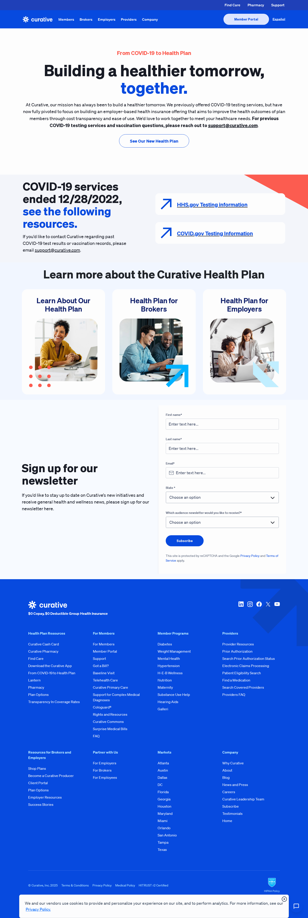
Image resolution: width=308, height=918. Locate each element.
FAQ (96, 736)
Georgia (164, 799)
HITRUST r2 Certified (153, 885)
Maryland (165, 813)
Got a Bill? (101, 665)
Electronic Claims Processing (245, 665)
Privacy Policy (250, 556)
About (227, 770)
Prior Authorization (237, 651)
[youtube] (277, 608)
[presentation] (246, 19)
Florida (163, 792)
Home (227, 820)
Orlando (164, 828)
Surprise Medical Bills (110, 729)
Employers (106, 19)
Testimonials (232, 813)
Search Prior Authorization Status (248, 658)
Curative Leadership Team (243, 799)
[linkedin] (241, 608)
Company (150, 19)
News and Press (235, 784)
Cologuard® (102, 707)
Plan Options (38, 694)
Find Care (232, 5)
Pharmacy (256, 5)
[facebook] (259, 608)
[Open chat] (296, 906)
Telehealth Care (105, 680)
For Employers (104, 763)
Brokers (86, 19)
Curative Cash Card (43, 644)
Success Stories (40, 804)
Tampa (163, 842)
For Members (104, 644)
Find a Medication (236, 680)
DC (160, 784)
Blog (226, 777)
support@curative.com (57, 250)
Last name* (174, 439)
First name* (174, 415)
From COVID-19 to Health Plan (51, 673)
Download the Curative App (50, 665)
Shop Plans (37, 768)
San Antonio (167, 835)
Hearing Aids (168, 701)
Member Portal (105, 651)
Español (279, 19)
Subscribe (230, 806)
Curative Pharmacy (43, 651)
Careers (228, 792)
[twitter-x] (268, 608)
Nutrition (165, 680)
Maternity (165, 687)
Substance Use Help (174, 694)
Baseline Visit (104, 673)
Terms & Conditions (75, 885)
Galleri (163, 709)
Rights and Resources (110, 714)
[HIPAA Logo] (272, 885)
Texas (162, 849)
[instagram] (250, 608)
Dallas (162, 777)
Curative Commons (108, 721)
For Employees (105, 777)
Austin (163, 770)
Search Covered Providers (243, 687)
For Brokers (102, 770)
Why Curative (233, 763)
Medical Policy (125, 885)
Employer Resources (45, 797)
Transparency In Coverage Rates (54, 701)
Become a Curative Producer (51, 775)
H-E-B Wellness (170, 673)
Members (66, 19)
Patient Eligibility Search (241, 673)
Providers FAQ (233, 694)
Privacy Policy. (38, 909)
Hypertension (169, 665)
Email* (170, 463)
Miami (163, 820)
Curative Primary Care (110, 687)
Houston (164, 806)
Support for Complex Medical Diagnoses (116, 697)
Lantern (34, 680)
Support (277, 5)
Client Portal (38, 783)
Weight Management (174, 651)
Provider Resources (238, 644)
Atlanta (163, 763)
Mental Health (169, 658)
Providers (129, 19)
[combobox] (222, 497)
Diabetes (165, 644)
